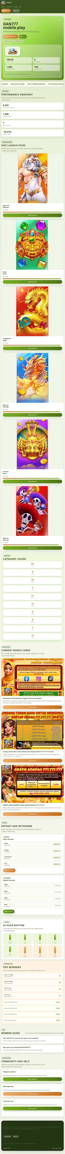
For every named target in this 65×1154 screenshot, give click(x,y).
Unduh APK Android (11, 36)
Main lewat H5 (32, 215)
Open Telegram (32, 1079)
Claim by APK (32, 707)
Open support (32, 1108)
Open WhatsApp (32, 1093)
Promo (15, 7)
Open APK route (9, 870)
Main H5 (16, 10)
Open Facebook (32, 1113)
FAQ (20, 7)
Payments (9, 7)
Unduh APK (6, 10)
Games (3, 7)
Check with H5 (8, 911)
